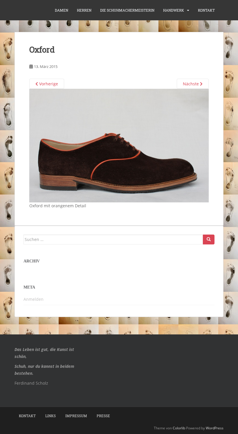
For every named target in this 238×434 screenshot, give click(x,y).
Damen (61, 10)
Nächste (191, 84)
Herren (84, 10)
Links (50, 415)
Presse (103, 415)
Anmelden (34, 299)
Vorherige (48, 84)
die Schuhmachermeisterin (127, 10)
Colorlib (179, 428)
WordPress (214, 428)
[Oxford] (119, 145)
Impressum (76, 415)
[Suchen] (208, 239)
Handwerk (173, 10)
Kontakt (206, 10)
